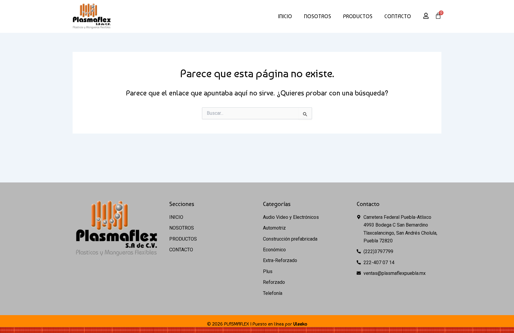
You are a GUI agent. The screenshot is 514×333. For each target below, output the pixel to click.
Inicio (285, 16)
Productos (357, 16)
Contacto (397, 16)
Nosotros (317, 16)
